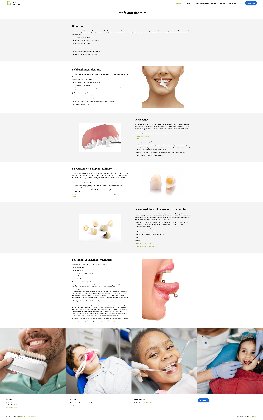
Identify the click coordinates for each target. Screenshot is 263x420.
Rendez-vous (251, 3)
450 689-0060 (240, 3)
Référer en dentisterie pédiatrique (206, 3)
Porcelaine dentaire (143, 136)
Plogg (250, 416)
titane (111, 194)
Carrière (222, 3)
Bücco (255, 416)
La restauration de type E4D (145, 243)
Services (178, 3)
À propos (188, 3)
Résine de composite (143, 139)
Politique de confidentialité (28, 416)
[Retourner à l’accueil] (13, 3)
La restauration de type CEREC (146, 246)
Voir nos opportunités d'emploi (131, 362)
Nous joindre (232, 3)
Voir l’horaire (73, 406)
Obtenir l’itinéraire (11, 407)
